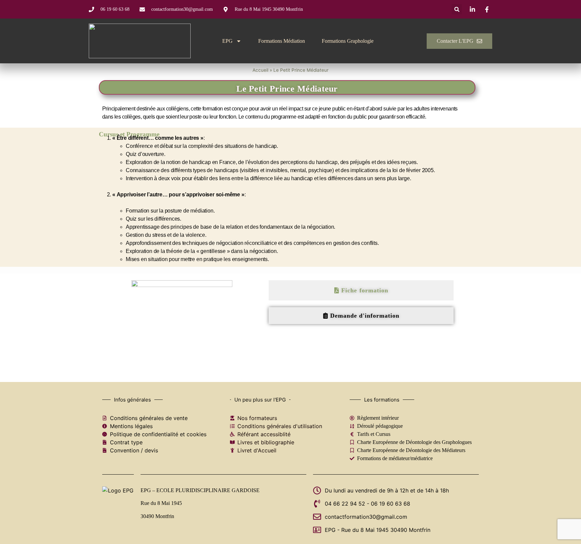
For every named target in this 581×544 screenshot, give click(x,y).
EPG (227, 41)
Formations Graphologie (348, 41)
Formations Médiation (281, 41)
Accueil (260, 70)
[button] (457, 9)
